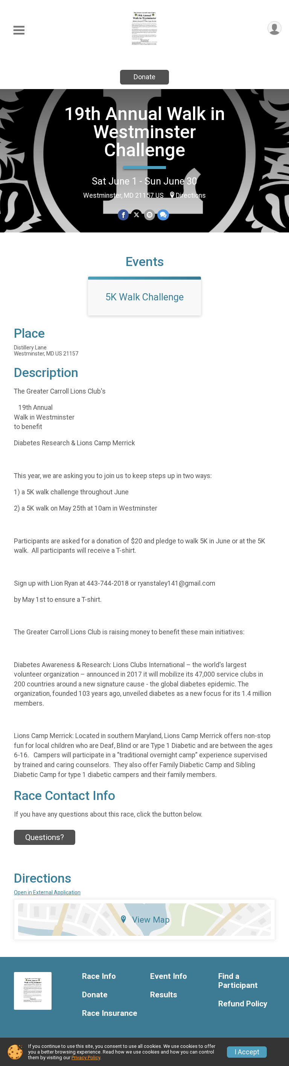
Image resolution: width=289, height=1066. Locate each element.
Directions (191, 195)
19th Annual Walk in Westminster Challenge (144, 132)
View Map (151, 919)
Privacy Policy (85, 1057)
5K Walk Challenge (144, 297)
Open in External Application (47, 892)
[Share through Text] (163, 214)
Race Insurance (109, 1013)
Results (163, 995)
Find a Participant (238, 981)
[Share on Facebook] (123, 214)
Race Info (99, 976)
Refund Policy (242, 1004)
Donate (144, 77)
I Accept (246, 1052)
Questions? (44, 837)
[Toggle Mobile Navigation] (18, 30)
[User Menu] (274, 28)
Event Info (168, 976)
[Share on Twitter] (136, 214)
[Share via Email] (149, 214)
